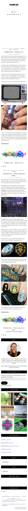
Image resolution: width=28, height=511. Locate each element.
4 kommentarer (17, 54)
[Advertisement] (14, 31)
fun (7, 48)
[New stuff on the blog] (7, 412)
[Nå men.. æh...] (7, 399)
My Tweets (3, 491)
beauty (4, 170)
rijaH (2, 439)
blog (4, 48)
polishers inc (16, 49)
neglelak (22, 48)
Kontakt (24, 496)
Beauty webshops (16, 496)
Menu (15, 11)
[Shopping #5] (20, 399)
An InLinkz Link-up (5, 143)
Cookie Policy (4, 505)
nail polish (16, 48)
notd (10, 49)
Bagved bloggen (6, 496)
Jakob (2, 452)
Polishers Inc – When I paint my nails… (14, 174)
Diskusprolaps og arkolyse (13, 446)
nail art (10, 48)
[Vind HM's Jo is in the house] (20, 425)
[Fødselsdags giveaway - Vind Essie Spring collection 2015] (7, 425)
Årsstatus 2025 (7, 439)
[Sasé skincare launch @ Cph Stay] (20, 412)
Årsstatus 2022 (7, 449)
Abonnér (4, 383)
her (4, 190)
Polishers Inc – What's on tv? (14, 52)
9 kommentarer (18, 177)
